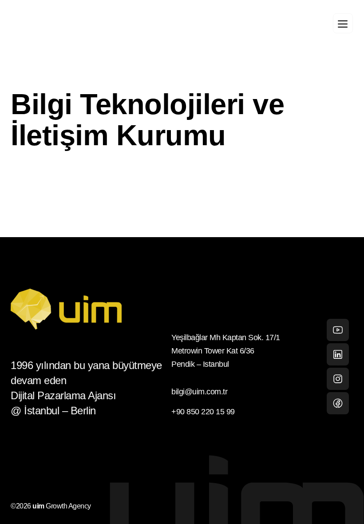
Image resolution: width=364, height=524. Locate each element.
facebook (338, 403)
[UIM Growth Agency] (66, 24)
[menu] (343, 23)
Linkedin (338, 354)
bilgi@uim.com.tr (199, 391)
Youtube (338, 330)
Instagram (338, 379)
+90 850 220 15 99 (203, 411)
